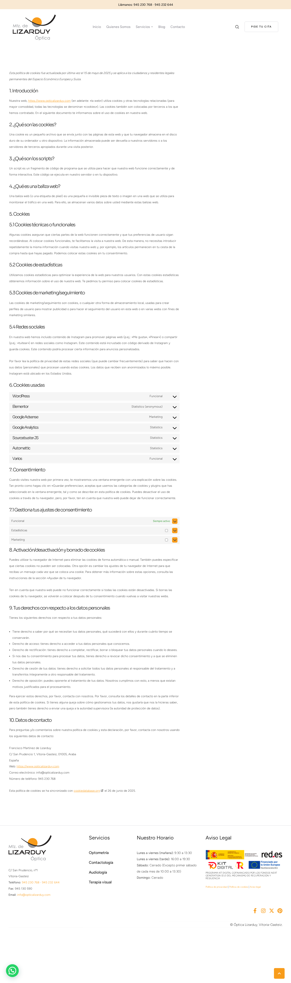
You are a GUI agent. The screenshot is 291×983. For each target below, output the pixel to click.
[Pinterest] (279, 910)
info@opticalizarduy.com (33, 895)
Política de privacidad (216, 887)
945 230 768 (30, 882)
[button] (261, 27)
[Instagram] (263, 910)
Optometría (99, 852)
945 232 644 (51, 882)
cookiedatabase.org (87, 791)
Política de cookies (238, 887)
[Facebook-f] (255, 910)
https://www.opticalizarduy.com (49, 101)
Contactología (101, 862)
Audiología (98, 872)
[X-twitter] (271, 910)
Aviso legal (255, 887)
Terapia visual (100, 882)
